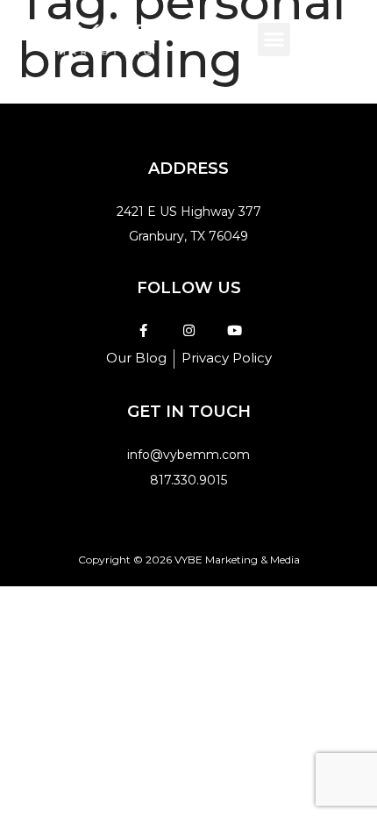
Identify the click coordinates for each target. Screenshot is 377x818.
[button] (274, 39)
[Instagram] (189, 330)
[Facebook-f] (143, 330)
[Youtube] (234, 330)
